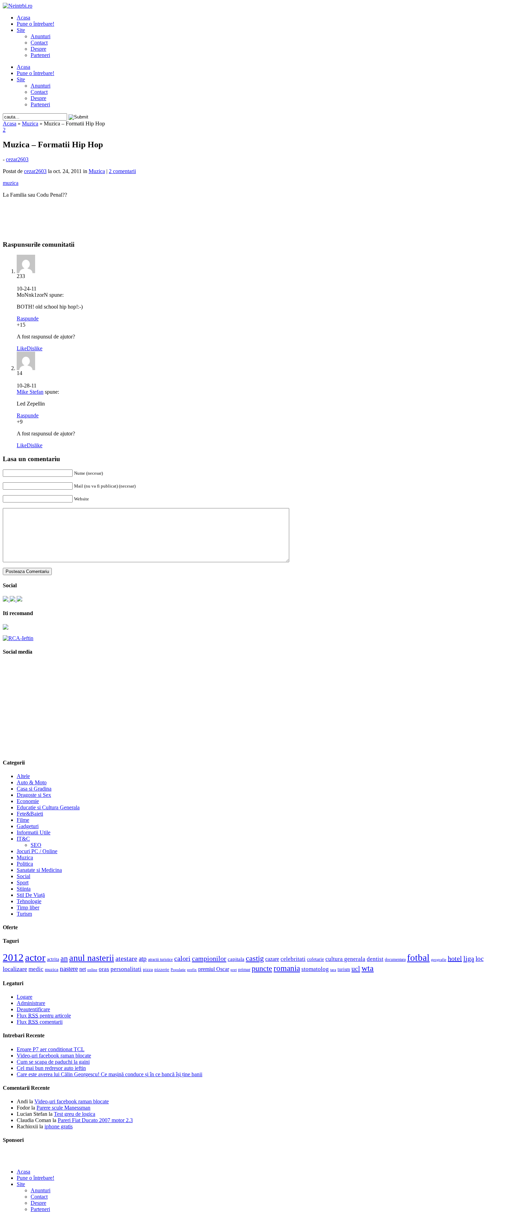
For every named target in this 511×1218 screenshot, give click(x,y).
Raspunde (28, 318)
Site (21, 30)
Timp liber (28, 907)
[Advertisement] (255, 214)
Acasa (23, 18)
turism (344, 969)
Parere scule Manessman (63, 1108)
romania (287, 968)
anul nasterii (91, 958)
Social (23, 876)
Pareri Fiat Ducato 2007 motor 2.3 (95, 1120)
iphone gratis (58, 1126)
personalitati (126, 969)
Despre (38, 49)
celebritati (293, 959)
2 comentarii (122, 171)
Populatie (178, 970)
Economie (28, 801)
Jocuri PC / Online (37, 851)
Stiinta (24, 889)
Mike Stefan (30, 392)
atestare (126, 958)
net (82, 969)
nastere (69, 968)
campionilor (209, 958)
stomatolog (315, 968)
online (92, 969)
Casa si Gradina (34, 789)
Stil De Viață (31, 895)
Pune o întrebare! (35, 24)
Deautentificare (33, 1009)
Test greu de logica (74, 1114)
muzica (51, 969)
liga (468, 958)
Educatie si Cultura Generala (48, 807)
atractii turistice (160, 959)
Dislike (34, 348)
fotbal (418, 958)
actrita (53, 959)
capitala (236, 959)
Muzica (30, 123)
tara (333, 970)
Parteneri (40, 55)
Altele (23, 776)
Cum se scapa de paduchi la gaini (53, 1062)
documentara (395, 959)
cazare (272, 959)
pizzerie (161, 969)
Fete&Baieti (30, 814)
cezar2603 (17, 159)
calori (182, 958)
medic (36, 968)
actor (35, 957)
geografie (438, 959)
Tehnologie (29, 901)
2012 (13, 957)
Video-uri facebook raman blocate (54, 1055)
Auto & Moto (32, 782)
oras (104, 969)
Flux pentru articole (44, 1016)
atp (143, 958)
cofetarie (315, 959)
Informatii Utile (33, 832)
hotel (455, 958)
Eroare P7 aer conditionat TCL (50, 1049)
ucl (355, 968)
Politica (25, 864)
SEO (36, 845)
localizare (15, 968)
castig (255, 958)
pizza (148, 969)
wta (368, 968)
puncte (262, 968)
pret (233, 969)
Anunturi (40, 36)
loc (480, 958)
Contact (39, 43)
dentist (375, 958)
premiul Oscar (213, 969)
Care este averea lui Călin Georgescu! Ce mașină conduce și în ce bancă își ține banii (109, 1074)
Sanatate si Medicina (39, 870)
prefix (192, 969)
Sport (23, 882)
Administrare (31, 1003)
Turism (24, 914)
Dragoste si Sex (34, 795)
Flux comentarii (40, 1022)
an (64, 958)
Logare (24, 997)
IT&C (23, 839)
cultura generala (345, 958)
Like (22, 348)
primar (244, 969)
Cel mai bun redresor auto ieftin (51, 1068)
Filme (23, 820)
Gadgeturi (28, 826)
